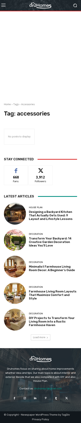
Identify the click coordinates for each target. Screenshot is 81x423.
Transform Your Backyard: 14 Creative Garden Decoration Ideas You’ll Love (50, 242)
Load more (39, 337)
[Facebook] (14, 398)
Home (7, 104)
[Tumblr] (56, 398)
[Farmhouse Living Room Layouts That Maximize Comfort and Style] (15, 293)
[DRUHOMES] (40, 5)
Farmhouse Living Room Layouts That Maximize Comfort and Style (52, 295)
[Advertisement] (40, 55)
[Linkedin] (35, 398)
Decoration (36, 234)
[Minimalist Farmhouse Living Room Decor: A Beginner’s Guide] (15, 267)
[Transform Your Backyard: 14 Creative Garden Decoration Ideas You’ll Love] (15, 240)
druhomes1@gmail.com (48, 388)
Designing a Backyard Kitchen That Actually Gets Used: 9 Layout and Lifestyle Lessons (51, 215)
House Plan (35, 207)
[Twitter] (66, 398)
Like (16, 168)
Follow (40, 168)
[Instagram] (25, 398)
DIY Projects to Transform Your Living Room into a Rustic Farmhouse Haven (52, 321)
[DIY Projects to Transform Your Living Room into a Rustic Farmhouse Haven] (15, 320)
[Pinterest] (46, 398)
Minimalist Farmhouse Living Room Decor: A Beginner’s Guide (52, 268)
